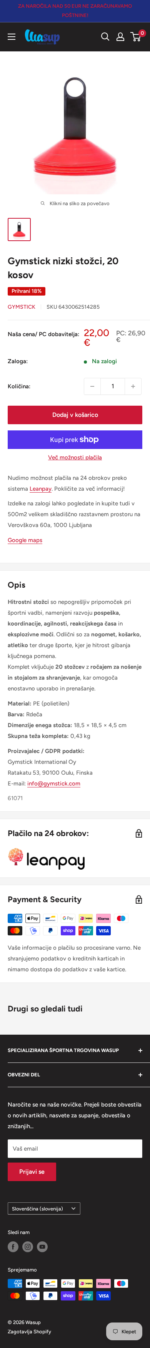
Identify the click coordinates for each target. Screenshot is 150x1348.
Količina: (19, 386)
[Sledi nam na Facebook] (13, 1246)
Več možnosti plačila (75, 457)
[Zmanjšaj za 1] (92, 386)
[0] (136, 36)
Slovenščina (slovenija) (37, 1209)
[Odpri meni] (11, 37)
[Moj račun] (120, 36)
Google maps (25, 540)
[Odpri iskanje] (105, 36)
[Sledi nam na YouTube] (42, 1246)
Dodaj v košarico (75, 414)
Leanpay (41, 488)
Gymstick (21, 307)
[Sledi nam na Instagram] (27, 1246)
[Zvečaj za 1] (133, 386)
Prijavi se (32, 1171)
